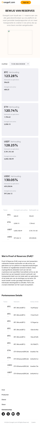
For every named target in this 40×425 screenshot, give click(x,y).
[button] (20, 389)
